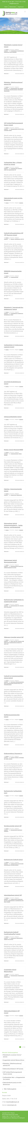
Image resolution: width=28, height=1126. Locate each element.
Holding (5, 642)
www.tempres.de (11, 1105)
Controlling (20, 641)
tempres (7, 49)
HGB (19, 129)
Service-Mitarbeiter (13, 52)
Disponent (13, 757)
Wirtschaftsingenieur (8, 684)
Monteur (20, 453)
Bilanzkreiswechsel (14, 566)
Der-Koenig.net (21, 1118)
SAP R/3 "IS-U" (19, 683)
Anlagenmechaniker (14, 277)
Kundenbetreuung (20, 50)
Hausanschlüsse (11, 169)
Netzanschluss (19, 495)
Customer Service (14, 863)
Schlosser (5, 455)
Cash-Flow (15, 641)
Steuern (10, 130)
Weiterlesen (6, 73)
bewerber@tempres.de (12, 1102)
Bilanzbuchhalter (14, 829)
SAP (15, 169)
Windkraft (8, 901)
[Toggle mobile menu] (25, 11)
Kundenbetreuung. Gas (19, 900)
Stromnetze (7, 89)
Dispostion (17, 757)
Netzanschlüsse (7, 976)
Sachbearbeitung (7, 314)
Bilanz (12, 641)
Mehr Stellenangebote (10, 1089)
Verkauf (11, 314)
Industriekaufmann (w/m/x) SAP (13, 895)
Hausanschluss (13, 495)
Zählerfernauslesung (13, 89)
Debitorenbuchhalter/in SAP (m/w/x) (13, 1069)
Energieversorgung (14, 88)
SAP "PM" (22, 239)
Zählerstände (20, 89)
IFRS (21, 129)
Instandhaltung (17, 239)
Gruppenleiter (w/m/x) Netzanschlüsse (13, 1060)
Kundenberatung (14, 50)
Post (9, 939)
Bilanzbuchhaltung (14, 129)
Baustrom (12, 239)
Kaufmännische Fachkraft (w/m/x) (13, 859)
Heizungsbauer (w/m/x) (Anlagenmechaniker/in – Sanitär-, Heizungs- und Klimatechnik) (13, 525)
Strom (15, 567)
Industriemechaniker (14, 453)
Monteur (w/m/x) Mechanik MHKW (13, 450)
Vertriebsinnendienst (14, 864)
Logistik (7, 758)
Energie (19, 566)
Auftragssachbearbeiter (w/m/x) (13, 417)
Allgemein (6, 50)
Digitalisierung (13, 938)
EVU (18, 605)
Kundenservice (6, 52)
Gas (18, 88)
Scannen (11, 939)
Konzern (18, 642)
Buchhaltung (13, 682)
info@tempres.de (14, 3)
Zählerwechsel (6, 90)
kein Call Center (20, 863)
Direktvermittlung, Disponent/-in (13, 753)
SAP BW (15, 683)
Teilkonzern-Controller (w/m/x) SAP (13, 637)
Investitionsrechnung (13, 642)
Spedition (10, 758)
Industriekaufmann (11, 900)
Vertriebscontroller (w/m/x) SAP (13, 826)
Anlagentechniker (14, 168)
